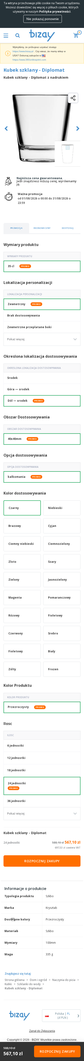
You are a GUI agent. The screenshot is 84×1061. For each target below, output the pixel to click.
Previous (6, 128)
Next (77, 128)
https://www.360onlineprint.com (29, 59)
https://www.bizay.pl (23, 51)
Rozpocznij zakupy (42, 861)
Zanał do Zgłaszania (42, 1031)
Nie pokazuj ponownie (42, 19)
